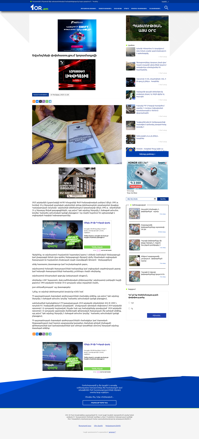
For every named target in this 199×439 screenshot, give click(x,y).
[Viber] (43, 101)
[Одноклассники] (34, 101)
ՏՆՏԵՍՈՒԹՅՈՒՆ (155, 8)
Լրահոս (131, 45)
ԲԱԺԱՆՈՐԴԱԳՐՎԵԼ (99, 403)
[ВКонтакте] (37, 101)
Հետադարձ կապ (85, 426)
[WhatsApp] (46, 101)
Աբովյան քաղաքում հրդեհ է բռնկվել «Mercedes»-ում (48, 1)
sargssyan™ (112, 432)
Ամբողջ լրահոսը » (147, 154)
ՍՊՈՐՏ (126, 8)
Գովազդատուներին (113, 426)
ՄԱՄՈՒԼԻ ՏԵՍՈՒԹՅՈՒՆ (139, 8)
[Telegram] (50, 101)
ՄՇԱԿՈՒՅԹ (118, 8)
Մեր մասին (98, 426)
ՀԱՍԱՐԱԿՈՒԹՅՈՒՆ (105, 8)
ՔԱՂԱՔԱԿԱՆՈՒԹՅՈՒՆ (88, 8)
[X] (40, 101)
